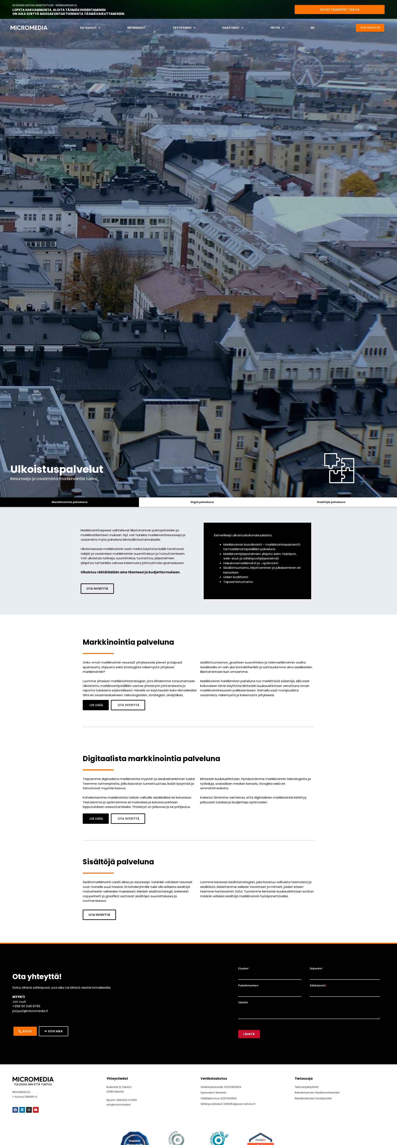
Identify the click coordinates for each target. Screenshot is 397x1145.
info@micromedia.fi (118, 1104)
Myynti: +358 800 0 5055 (121, 1100)
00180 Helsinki (115, 1091)
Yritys (275, 28)
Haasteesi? (230, 28)
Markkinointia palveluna (69, 502)
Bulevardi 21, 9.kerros (119, 1087)
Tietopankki (181, 28)
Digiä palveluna (202, 502)
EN (312, 28)
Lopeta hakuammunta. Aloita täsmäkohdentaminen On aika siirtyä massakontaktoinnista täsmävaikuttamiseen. (68, 12)
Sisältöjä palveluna (331, 502)
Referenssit (136, 28)
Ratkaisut (88, 28)
